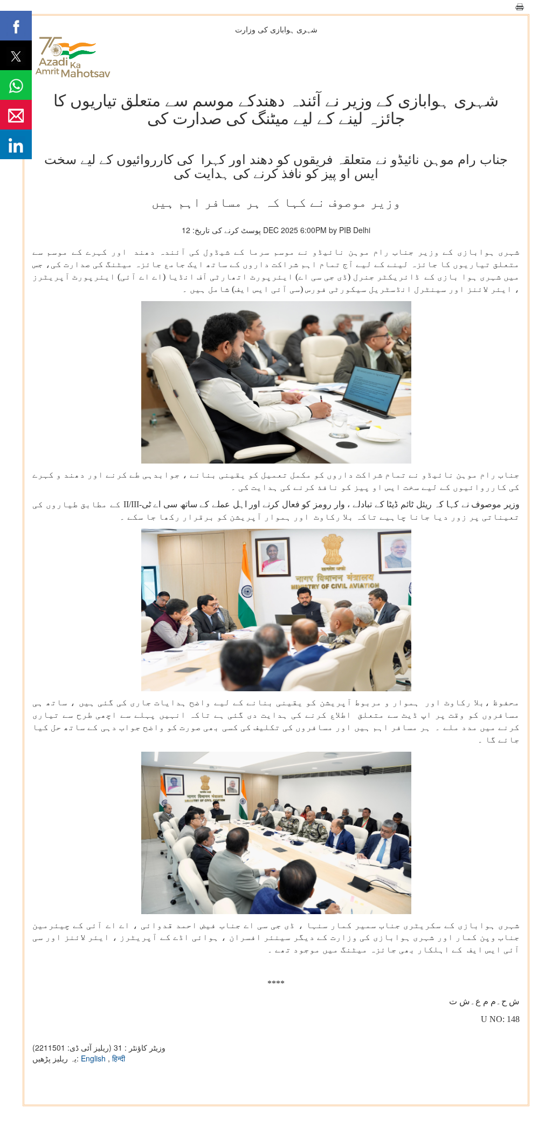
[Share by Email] (16, 115)
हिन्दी (118, 1058)
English (94, 1058)
